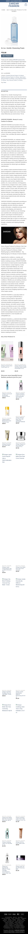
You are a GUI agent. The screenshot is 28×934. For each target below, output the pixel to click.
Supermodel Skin (9, 928)
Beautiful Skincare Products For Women (15, 75)
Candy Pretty (19, 923)
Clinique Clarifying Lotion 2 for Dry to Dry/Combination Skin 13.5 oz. (20, 395)
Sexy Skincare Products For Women (15, 80)
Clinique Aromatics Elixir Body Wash (6, 444)
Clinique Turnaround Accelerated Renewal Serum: (7, 395)
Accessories (8, 917)
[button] (2, 5)
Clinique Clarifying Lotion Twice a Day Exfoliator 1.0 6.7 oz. (21, 819)
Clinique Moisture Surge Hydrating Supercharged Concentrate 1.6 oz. (20, 367)
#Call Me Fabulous (9, 921)
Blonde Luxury (12, 920)
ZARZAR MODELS (19, 932)
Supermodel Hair (8, 927)
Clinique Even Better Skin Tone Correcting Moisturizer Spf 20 (7, 819)
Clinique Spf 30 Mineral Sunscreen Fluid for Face (6, 421)
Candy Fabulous (18, 922)
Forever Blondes (18, 924)
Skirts (19, 919)
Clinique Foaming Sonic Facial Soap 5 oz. (6, 366)
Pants (5, 919)
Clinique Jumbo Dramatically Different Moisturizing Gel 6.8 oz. (20, 694)
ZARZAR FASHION (14, 4)
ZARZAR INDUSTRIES (9, 932)
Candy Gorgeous (9, 923)
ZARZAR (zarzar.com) (18, 59)
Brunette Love (21, 920)
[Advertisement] (14, 896)
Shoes (9, 919)
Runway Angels (20, 925)
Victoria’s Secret (19, 928)
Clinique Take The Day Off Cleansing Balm (20, 868)
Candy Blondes (9, 922)
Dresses (17, 918)
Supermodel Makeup (19, 927)
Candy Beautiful (19, 921)
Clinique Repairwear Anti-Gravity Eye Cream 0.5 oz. (20, 445)
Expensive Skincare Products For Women (10, 77)
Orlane (4, 82)
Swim (23, 919)
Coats (12, 918)
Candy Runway (9, 924)
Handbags (23, 918)
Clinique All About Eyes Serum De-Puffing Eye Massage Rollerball (20, 419)
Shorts (14, 919)
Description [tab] (4, 91)
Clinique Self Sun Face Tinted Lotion (20, 843)
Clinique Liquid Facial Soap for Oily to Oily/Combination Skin (6, 569)
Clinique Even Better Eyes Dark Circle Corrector (20, 568)
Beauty (15, 917)
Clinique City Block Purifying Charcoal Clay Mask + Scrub (6, 693)
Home (3, 10)
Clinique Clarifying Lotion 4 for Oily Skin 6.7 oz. (7, 843)
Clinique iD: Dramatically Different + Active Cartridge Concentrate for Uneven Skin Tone (6, 870)
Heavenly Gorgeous (9, 925)
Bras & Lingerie (6, 918)
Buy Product (7, 56)
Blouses (20, 917)
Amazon (5, 920)
